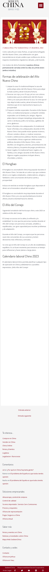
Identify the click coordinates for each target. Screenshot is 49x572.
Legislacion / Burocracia (11, 456)
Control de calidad (9, 501)
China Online (7, 445)
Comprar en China (9, 438)
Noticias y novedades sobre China (15, 536)
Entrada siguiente (24, 416)
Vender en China (9, 442)
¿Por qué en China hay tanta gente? (20, 470)
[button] (41, 5)
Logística (6, 453)
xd (3, 470)
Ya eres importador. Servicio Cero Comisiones (20, 504)
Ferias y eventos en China (12, 532)
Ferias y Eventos (9, 449)
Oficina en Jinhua (9, 556)
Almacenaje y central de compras (15, 497)
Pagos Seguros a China (11, 515)
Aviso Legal (7, 570)
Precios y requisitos (10, 508)
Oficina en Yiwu (8, 560)
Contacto (6, 553)
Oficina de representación (12, 511)
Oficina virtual (8, 519)
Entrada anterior (24, 410)
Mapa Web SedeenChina (12, 539)
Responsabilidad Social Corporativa (30, 567)
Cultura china (8, 48)
